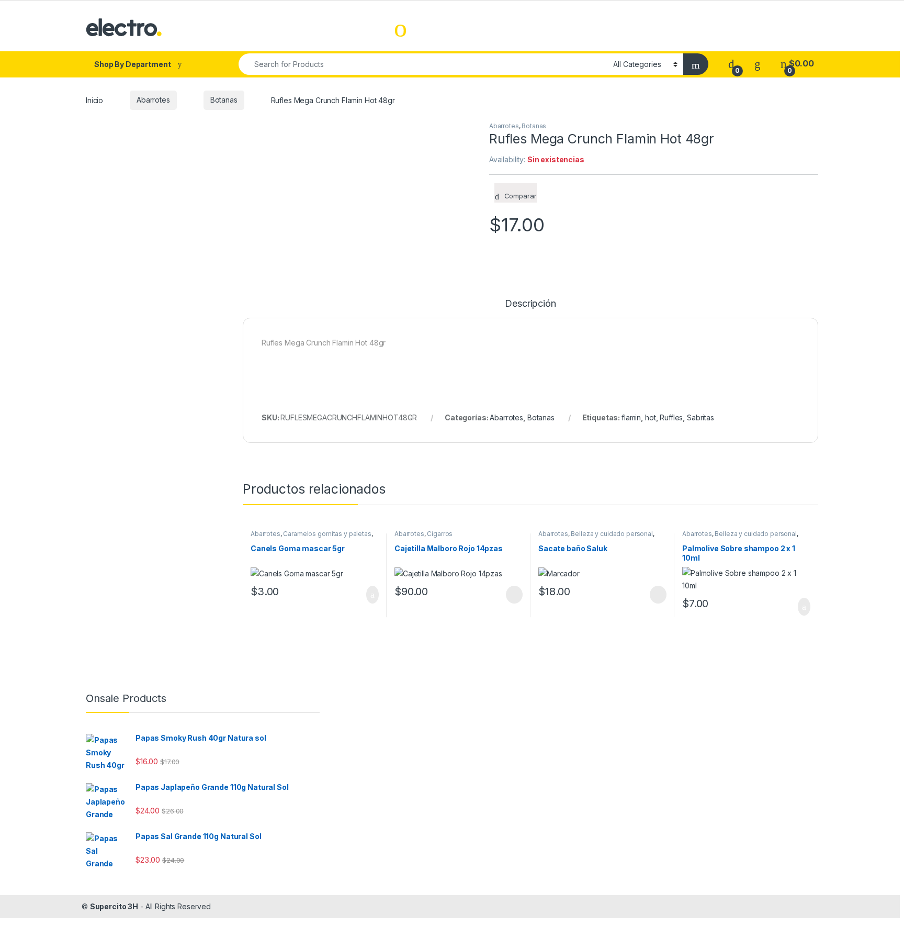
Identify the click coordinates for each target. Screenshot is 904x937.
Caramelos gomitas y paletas (327, 534)
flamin (631, 417)
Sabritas (700, 417)
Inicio (94, 99)
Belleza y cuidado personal (611, 534)
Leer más (514, 595)
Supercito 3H (114, 906)
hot (650, 417)
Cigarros (440, 534)
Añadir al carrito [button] (368, 595)
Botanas (224, 99)
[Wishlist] (757, 64)
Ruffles (671, 417)
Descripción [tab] (530, 304)
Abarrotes (153, 99)
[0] (731, 64)
